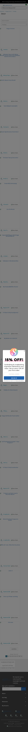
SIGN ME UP (14, 378)
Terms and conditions (20, 380)
